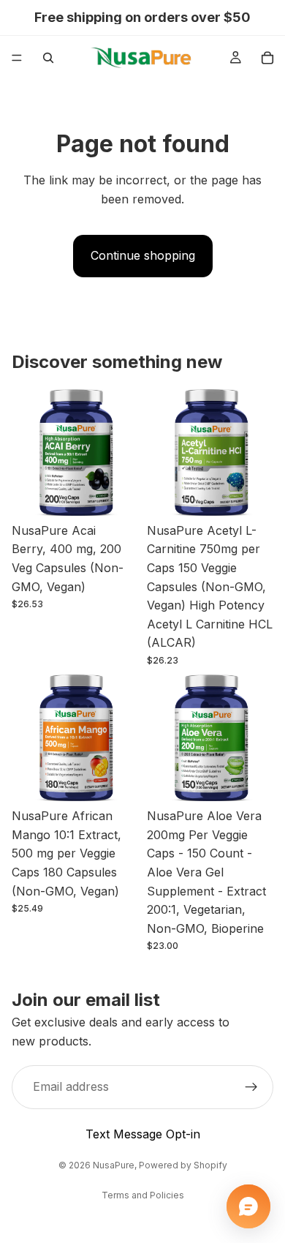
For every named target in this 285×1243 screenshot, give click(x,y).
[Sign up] (251, 1088)
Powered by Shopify (183, 1165)
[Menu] (17, 58)
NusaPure (113, 1165)
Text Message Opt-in (143, 1134)
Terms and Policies (143, 1195)
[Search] (48, 58)
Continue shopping (143, 255)
